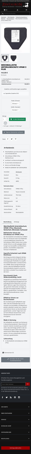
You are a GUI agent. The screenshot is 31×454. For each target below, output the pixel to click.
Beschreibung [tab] (7, 222)
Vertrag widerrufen (15, 448)
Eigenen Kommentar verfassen (14, 132)
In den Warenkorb (17, 119)
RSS (11, 397)
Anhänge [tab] (16, 222)
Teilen (7, 139)
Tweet (11, 139)
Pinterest (15, 139)
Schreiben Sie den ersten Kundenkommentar (16, 360)
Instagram (19, 397)
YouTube (15, 397)
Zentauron (19, 172)
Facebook (2, 397)
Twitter (6, 397)
